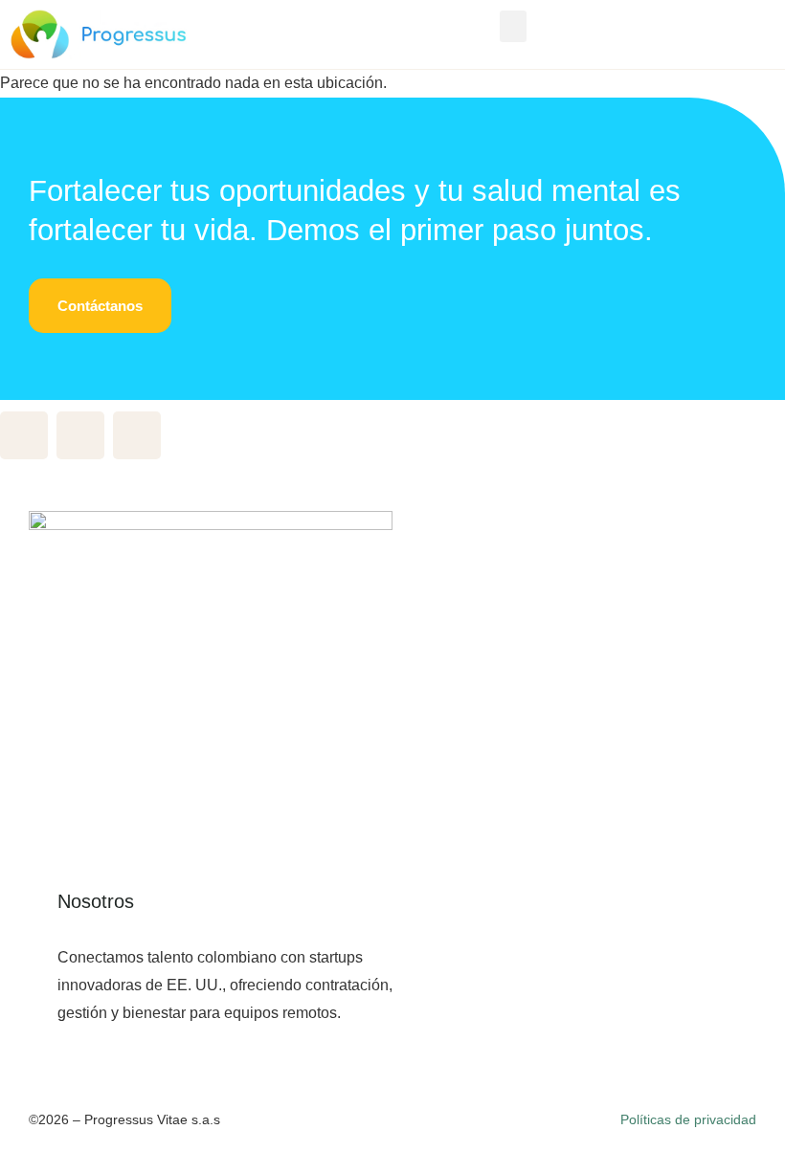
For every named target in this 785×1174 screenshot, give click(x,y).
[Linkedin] (80, 435)
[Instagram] (137, 435)
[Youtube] (24, 435)
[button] (513, 26)
